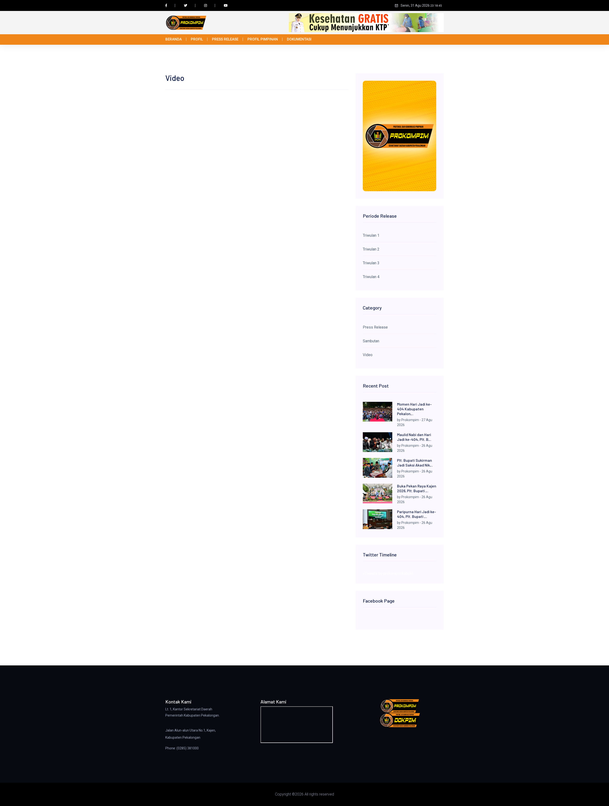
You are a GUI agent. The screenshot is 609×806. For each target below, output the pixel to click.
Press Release (225, 39)
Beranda (173, 39)
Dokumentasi (299, 39)
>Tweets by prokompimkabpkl (388, 573)
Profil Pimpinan (262, 39)
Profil (197, 39)
